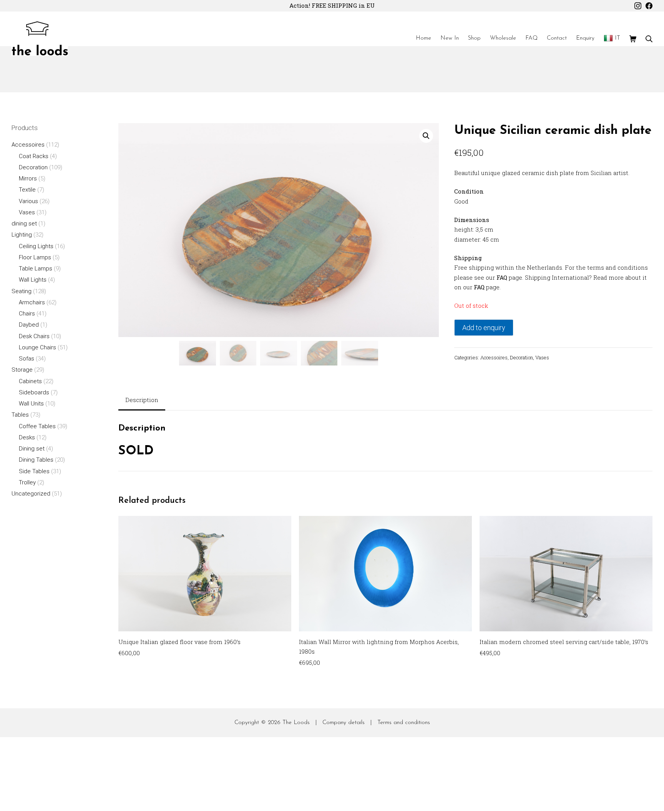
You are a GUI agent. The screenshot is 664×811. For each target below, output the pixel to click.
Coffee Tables (37, 426)
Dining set (32, 448)
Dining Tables (36, 459)
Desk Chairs (34, 336)
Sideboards (34, 392)
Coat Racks (33, 156)
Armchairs (32, 302)
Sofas (26, 358)
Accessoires (494, 357)
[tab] (141, 400)
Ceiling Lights (36, 246)
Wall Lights (32, 279)
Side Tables (34, 471)
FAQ (501, 277)
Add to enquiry (483, 328)
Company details (343, 723)
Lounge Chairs (37, 347)
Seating (22, 291)
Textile (27, 189)
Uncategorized (31, 493)
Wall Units (31, 403)
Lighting (22, 234)
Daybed (29, 324)
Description (141, 400)
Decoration (521, 357)
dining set (24, 223)
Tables (20, 414)
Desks (27, 437)
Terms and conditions (403, 723)
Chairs (27, 313)
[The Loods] (40, 38)
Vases (542, 357)
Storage (22, 369)
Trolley (27, 482)
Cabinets (30, 381)
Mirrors (28, 178)
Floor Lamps (35, 257)
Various (28, 201)
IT (617, 38)
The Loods (296, 723)
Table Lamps (35, 268)
